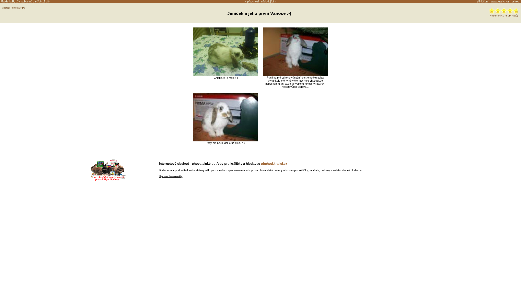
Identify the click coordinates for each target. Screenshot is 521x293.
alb (45, 1)
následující (267, 1)
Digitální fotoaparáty (171, 176)
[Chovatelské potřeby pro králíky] (108, 180)
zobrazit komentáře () (13, 8)
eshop (515, 1)
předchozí (253, 1)
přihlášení (482, 1)
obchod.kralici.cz (274, 163)
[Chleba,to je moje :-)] (225, 75)
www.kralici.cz (500, 1)
